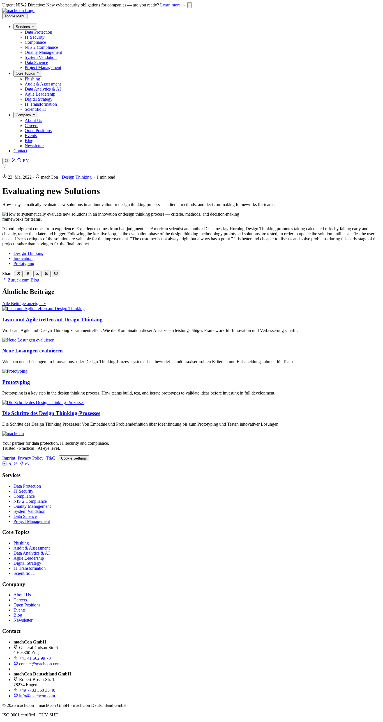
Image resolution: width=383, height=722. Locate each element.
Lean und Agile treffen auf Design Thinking (52, 319)
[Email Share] (56, 274)
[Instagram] (16, 464)
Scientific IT (36, 109)
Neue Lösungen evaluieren (32, 351)
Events (31, 135)
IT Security (35, 37)
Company (24, 115)
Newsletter (34, 145)
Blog (29, 140)
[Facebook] (22, 464)
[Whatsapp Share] (47, 274)
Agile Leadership (40, 94)
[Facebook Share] (28, 274)
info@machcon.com (36, 695)
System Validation (41, 57)
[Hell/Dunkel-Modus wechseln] (6, 161)
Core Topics (26, 73)
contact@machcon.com (39, 663)
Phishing (32, 79)
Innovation (23, 258)
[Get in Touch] (4, 167)
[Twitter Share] (19, 274)
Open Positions (38, 130)
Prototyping (23, 263)
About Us (33, 120)
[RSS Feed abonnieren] (14, 160)
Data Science (36, 62)
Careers (31, 125)
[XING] (10, 464)
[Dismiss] (189, 5)
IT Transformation (41, 104)
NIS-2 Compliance (41, 47)
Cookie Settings (74, 458)
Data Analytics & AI (43, 89)
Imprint (8, 458)
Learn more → (173, 5)
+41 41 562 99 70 (34, 658)
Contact (20, 150)
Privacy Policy (30, 458)
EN (26, 160)
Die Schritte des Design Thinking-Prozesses (51, 413)
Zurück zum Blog (23, 280)
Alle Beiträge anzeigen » (24, 303)
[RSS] (27, 464)
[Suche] (20, 160)
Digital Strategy (38, 99)
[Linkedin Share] (37, 274)
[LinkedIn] (5, 464)
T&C (50, 458)
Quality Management (43, 52)
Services (23, 27)
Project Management (43, 67)
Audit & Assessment (43, 84)
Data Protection (38, 32)
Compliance (35, 42)
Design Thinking (77, 177)
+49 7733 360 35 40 (36, 690)
